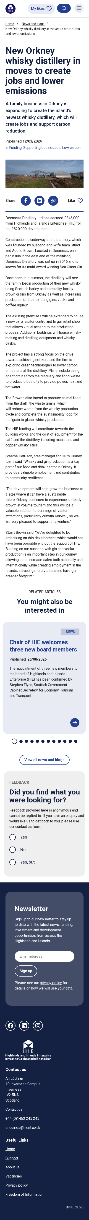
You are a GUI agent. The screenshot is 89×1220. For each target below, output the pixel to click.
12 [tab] (75, 741)
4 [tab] (32, 741)
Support (11, 1158)
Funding (15, 147)
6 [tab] (42, 741)
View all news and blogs (44, 760)
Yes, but (27, 862)
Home (9, 24)
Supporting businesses (41, 147)
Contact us (13, 1109)
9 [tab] (59, 741)
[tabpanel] (44, 678)
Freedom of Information (24, 1194)
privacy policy (51, 983)
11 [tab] (70, 741)
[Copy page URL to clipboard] (53, 201)
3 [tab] (26, 741)
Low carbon (71, 147)
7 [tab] (48, 741)
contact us (23, 826)
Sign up (26, 971)
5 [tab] (37, 741)
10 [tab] (64, 741)
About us (12, 1167)
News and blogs (33, 24)
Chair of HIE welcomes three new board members (43, 646)
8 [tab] (53, 741)
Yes (27, 836)
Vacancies (13, 1176)
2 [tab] (21, 741)
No (23, 849)
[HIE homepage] (10, 9)
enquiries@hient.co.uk (22, 1127)
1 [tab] (14, 741)
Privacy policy (16, 1185)
